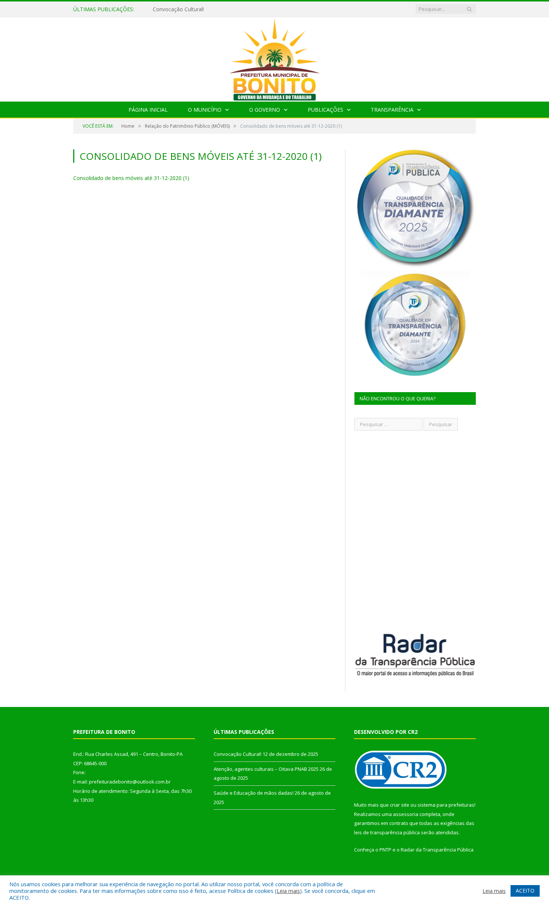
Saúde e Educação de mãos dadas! (254, 792)
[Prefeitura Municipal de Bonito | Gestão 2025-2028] (274, 57)
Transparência (392, 109)
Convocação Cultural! (237, 754)
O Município (204, 109)
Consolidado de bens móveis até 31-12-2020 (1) (131, 177)
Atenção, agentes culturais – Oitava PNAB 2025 (210, 9)
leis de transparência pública (387, 832)
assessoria (405, 814)
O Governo (264, 109)
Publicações (325, 109)
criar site (399, 804)
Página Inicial (148, 109)
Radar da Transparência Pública (437, 849)
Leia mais (288, 890)
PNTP (385, 849)
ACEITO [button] (525, 890)
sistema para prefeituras (446, 804)
